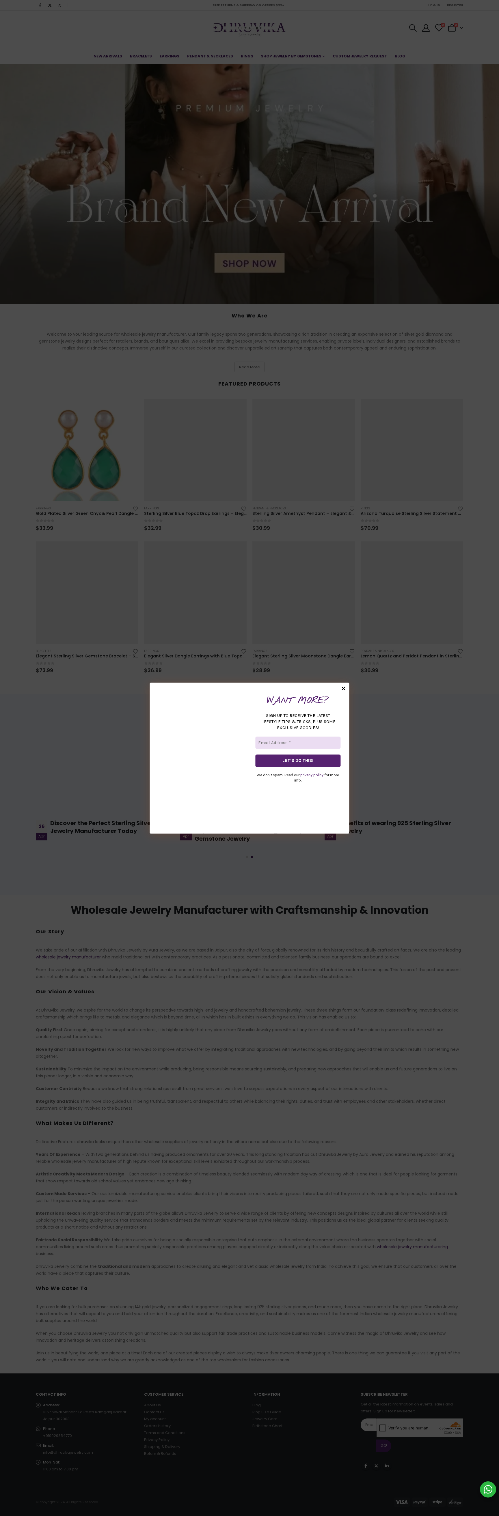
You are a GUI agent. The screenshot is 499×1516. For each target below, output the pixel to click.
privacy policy (311, 775)
